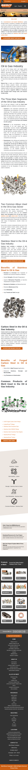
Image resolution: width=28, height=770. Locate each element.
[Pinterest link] (24, 631)
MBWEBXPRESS (14, 653)
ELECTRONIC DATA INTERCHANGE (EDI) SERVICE (14, 707)
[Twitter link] (18, 631)
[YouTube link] (22, 631)
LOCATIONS (14, 729)
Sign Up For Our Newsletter (14, 635)
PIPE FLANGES (20, 606)
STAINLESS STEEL (14, 677)
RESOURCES (14, 692)
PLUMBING (14, 725)
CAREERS (14, 652)
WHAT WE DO (14, 663)
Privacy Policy (14, 768)
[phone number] (2, 1)
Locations (8, 1)
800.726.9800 (16, 755)
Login (15, 6)
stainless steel (17, 33)
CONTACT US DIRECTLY (14, 760)
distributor (20, 22)
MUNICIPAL (14, 720)
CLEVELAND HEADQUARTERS (14, 732)
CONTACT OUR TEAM (9, 440)
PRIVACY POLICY (14, 641)
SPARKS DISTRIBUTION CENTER (14, 739)
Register (20, 6)
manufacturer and (9, 22)
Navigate (23, 1)
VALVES (4, 606)
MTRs (14, 702)
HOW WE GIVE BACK (14, 667)
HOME (14, 639)
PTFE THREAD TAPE (20, 621)
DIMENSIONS (14, 698)
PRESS (18, 592)
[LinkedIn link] (16, 631)
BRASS (14, 685)
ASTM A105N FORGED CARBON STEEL (14, 683)
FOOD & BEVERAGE (14, 715)
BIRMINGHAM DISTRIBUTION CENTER (14, 734)
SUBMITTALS (14, 697)
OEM (14, 722)
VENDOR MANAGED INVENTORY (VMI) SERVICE (14, 709)
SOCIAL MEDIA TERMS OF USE (14, 645)
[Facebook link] (14, 631)
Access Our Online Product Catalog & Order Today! (16, 563)
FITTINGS (19, 578)
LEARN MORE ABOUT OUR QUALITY (13, 38)
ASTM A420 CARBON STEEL (14, 682)
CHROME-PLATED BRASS (14, 687)
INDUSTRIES (14, 712)
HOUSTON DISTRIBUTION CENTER (14, 737)
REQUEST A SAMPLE (14, 655)
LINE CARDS (14, 700)
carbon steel (14, 216)
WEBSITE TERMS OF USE (14, 643)
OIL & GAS (25, 10)
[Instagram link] (20, 631)
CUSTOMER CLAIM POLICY (14, 648)
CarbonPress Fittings (9, 424)
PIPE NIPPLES (6, 592)
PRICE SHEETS (14, 695)
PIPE (4, 578)
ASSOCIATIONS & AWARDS (14, 670)
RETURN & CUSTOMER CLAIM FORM (14, 650)
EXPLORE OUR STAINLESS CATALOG (13, 261)
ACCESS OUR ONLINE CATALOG (11, 348)
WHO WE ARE (14, 662)
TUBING (4, 620)
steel (7, 216)
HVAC (14, 717)
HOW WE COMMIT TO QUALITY (14, 665)
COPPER (14, 678)
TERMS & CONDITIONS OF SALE (14, 705)
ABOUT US (14, 659)
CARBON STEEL (14, 680)
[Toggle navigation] (25, 6)
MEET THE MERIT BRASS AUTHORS (14, 668)
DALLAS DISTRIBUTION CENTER (14, 735)
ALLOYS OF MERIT (14, 674)
